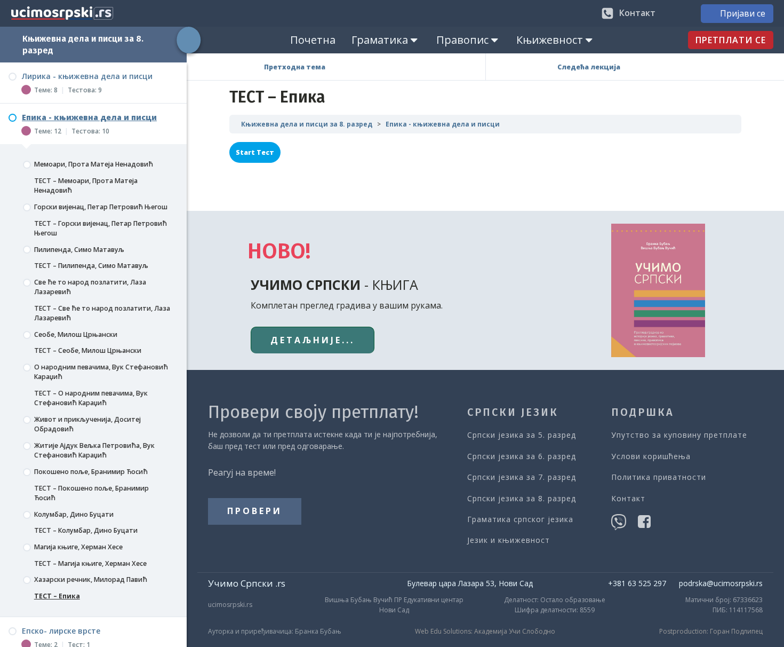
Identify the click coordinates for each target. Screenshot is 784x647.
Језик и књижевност (508, 540)
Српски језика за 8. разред (521, 498)
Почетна (312, 40)
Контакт (628, 498)
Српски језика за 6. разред (521, 456)
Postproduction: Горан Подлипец (711, 631)
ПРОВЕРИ (254, 511)
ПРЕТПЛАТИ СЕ (730, 40)
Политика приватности (658, 477)
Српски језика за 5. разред (521, 435)
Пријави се (742, 13)
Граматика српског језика (520, 519)
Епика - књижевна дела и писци (443, 124)
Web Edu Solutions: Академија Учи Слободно (485, 631)
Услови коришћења (651, 456)
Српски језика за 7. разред (521, 477)
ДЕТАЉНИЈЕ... (312, 340)
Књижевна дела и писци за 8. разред (306, 124)
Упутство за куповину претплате (679, 435)
